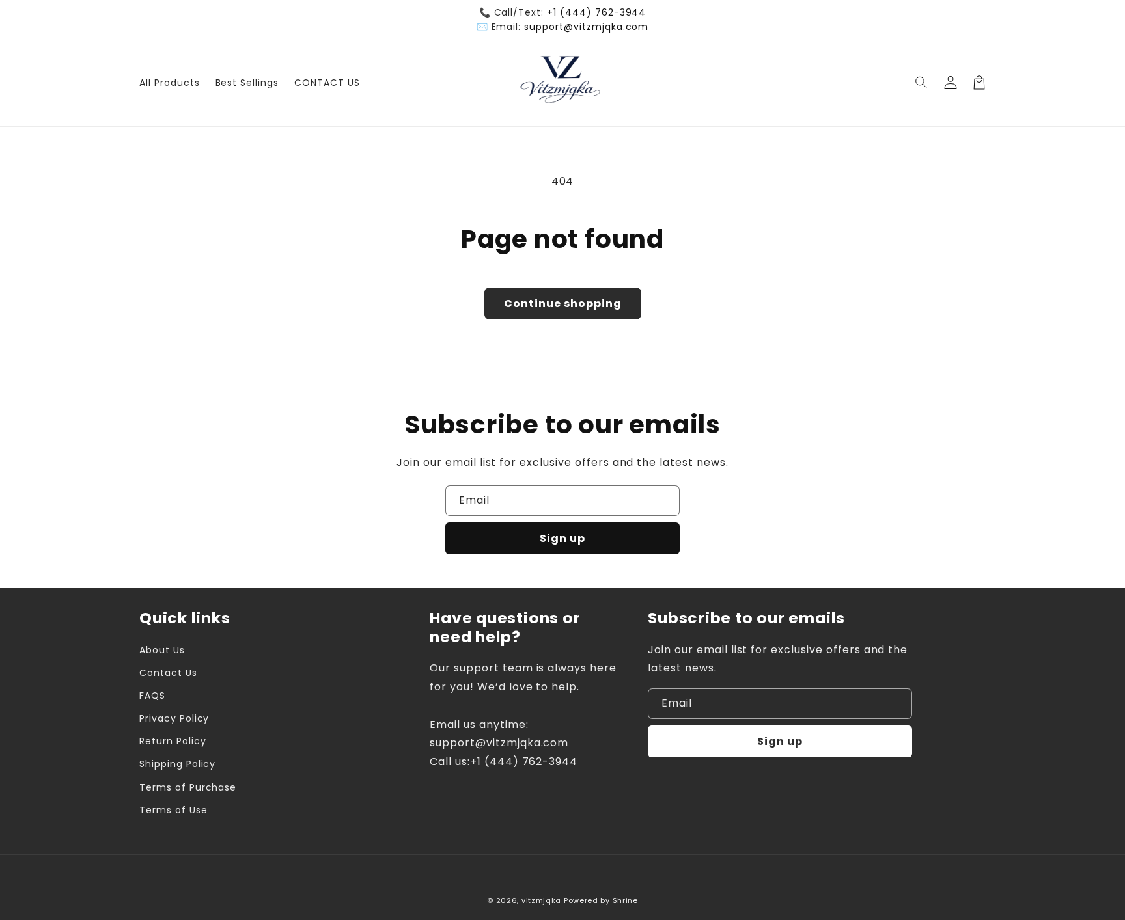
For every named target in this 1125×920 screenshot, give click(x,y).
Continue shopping (563, 303)
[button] (922, 82)
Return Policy (172, 741)
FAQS (152, 695)
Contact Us (168, 672)
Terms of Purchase (187, 787)
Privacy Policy (174, 718)
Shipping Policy (177, 763)
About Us (162, 649)
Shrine (625, 900)
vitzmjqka (541, 900)
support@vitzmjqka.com (586, 26)
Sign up (562, 538)
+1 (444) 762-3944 (596, 12)
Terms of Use (173, 810)
